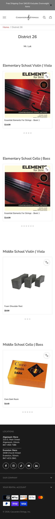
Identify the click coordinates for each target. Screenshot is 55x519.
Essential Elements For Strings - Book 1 (22, 120)
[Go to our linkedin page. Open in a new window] (36, 466)
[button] (24, 133)
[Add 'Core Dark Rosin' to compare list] (47, 355)
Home (6, 27)
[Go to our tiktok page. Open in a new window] (21, 466)
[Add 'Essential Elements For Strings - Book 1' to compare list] (47, 76)
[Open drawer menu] (4, 17)
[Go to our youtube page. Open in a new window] (29, 466)
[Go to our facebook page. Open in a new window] (6, 466)
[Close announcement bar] (50, 5)
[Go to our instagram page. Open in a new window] (13, 466)
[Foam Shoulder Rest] (27, 281)
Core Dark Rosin (11, 399)
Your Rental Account (14, 487)
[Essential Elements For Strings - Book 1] (27, 95)
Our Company (10, 477)
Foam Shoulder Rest (13, 306)
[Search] (44, 17)
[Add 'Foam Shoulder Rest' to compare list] (47, 262)
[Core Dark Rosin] (27, 374)
